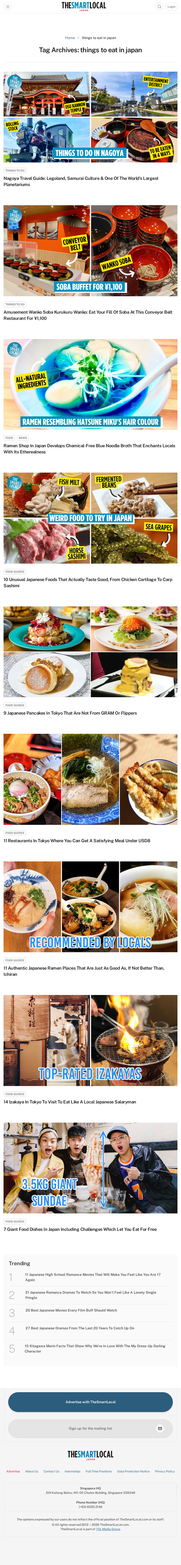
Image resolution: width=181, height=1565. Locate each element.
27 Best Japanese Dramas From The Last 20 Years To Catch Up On (80, 1328)
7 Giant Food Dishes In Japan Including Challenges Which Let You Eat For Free (80, 1229)
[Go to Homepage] (84, 6)
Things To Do (15, 170)
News (23, 438)
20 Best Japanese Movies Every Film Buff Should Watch (72, 1310)
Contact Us (51, 1471)
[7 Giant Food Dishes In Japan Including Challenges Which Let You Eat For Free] (90, 1168)
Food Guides (15, 571)
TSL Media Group (108, 1529)
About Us (31, 1471)
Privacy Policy (165, 1471)
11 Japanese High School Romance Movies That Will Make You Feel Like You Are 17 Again (93, 1277)
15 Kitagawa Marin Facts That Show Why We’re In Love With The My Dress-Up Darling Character (95, 1348)
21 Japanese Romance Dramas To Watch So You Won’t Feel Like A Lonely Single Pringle (90, 1295)
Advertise (13, 1471)
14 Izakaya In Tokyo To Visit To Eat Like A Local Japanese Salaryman (70, 1102)
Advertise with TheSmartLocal (91, 1402)
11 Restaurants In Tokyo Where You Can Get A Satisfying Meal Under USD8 (77, 840)
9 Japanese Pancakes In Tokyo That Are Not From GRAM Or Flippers (70, 713)
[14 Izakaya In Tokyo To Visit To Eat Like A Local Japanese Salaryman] (90, 1040)
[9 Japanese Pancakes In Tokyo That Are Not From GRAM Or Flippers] (90, 651)
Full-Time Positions (99, 1471)
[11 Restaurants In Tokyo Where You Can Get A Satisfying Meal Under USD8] (90, 779)
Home (70, 38)
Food (9, 438)
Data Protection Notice (133, 1471)
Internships (72, 1471)
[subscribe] (160, 1429)
